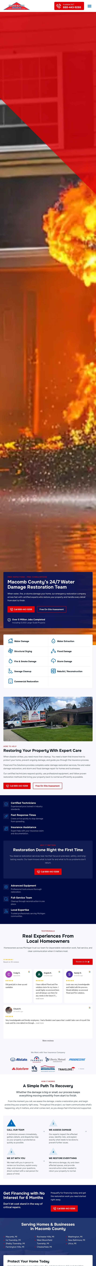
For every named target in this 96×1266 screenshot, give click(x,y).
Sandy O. (78, 973)
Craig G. (16, 973)
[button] (89, 6)
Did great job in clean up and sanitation (16, 985)
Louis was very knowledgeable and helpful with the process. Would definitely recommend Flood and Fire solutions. (78, 988)
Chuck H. (17, 1009)
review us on (81, 962)
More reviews (48, 1041)
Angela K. (48, 973)
